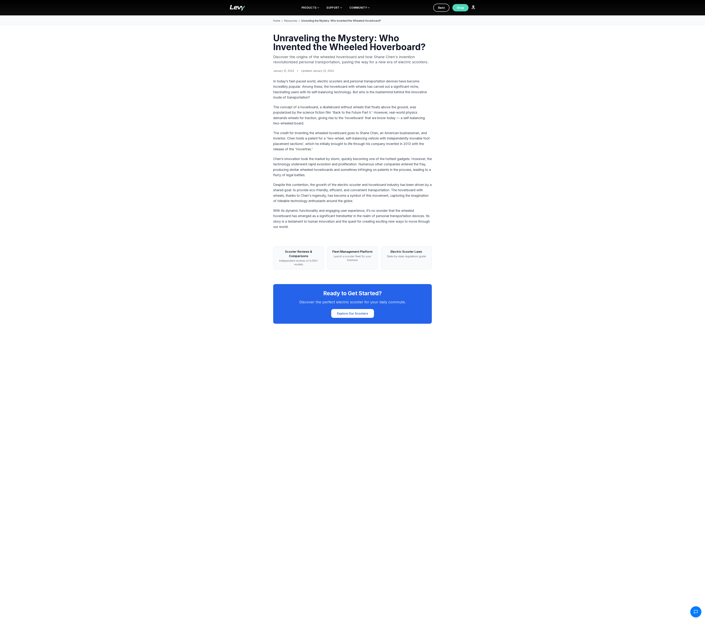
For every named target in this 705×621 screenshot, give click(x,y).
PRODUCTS (309, 7)
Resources (290, 20)
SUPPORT (332, 7)
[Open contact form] (695, 611)
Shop (460, 8)
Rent (441, 8)
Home (276, 20)
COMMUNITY (358, 7)
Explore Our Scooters (352, 313)
